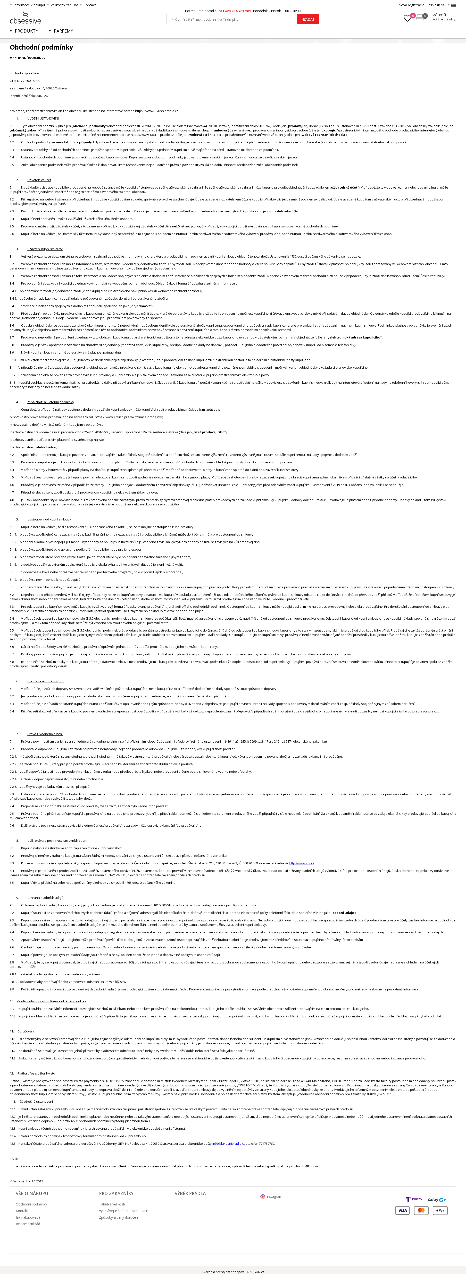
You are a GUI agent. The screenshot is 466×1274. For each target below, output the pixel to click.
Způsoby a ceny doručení (119, 1217)
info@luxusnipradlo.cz (228, 1143)
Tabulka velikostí (112, 1204)
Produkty (26, 31)
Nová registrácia (411, 5)
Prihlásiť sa (436, 5)
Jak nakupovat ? (28, 1217)
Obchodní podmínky (31, 1204)
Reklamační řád (28, 1224)
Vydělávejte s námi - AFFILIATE (123, 1210)
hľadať (308, 19)
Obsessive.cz (46, 17)
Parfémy (63, 31)
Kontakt (89, 5)
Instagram (274, 1196)
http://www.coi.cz (301, 863)
